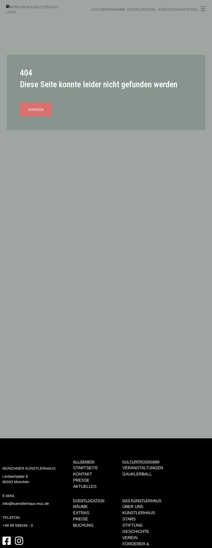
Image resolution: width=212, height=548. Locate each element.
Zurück (36, 110)
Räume (80, 506)
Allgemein (83, 462)
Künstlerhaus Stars (178, 9)
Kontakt (82, 474)
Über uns (132, 506)
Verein (129, 537)
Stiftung (132, 525)
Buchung (83, 525)
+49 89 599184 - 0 (17, 525)
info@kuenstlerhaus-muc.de (25, 504)
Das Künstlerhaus (141, 500)
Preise (80, 519)
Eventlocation (141, 9)
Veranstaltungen (142, 468)
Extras (81, 512)
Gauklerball (137, 474)
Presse (81, 480)
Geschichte (135, 531)
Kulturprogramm (108, 9)
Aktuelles (84, 486)
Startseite (85, 468)
